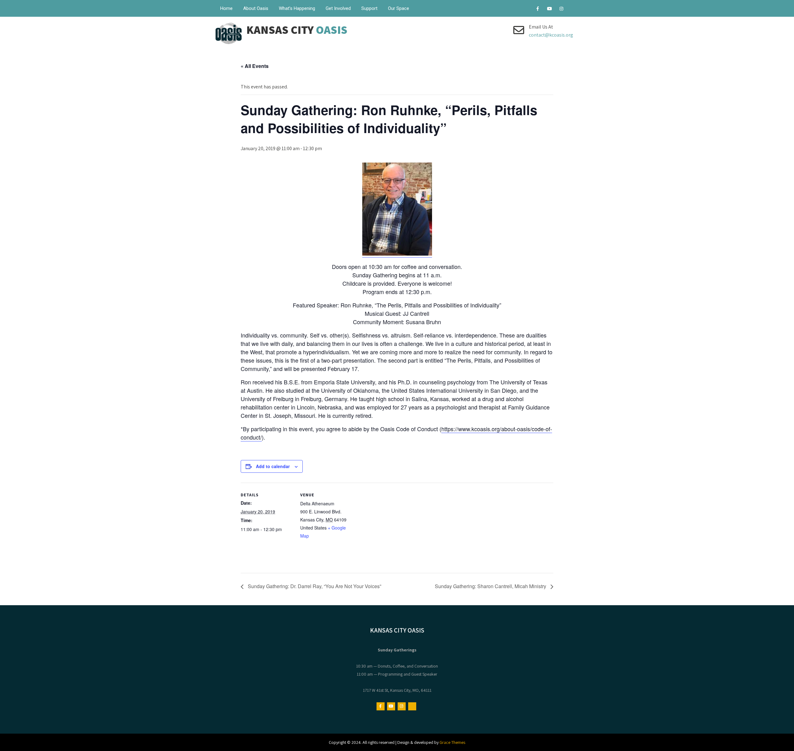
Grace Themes (452, 742)
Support (369, 8)
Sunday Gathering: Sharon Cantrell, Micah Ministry (491, 586)
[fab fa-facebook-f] (537, 9)
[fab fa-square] (573, 9)
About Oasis (255, 8)
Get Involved (338, 8)
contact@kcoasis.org (551, 35)
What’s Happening (297, 8)
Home (226, 8)
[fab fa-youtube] (549, 9)
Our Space (398, 8)
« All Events (255, 65)
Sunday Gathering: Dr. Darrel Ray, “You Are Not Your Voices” (314, 586)
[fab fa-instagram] (561, 9)
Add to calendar (273, 466)
